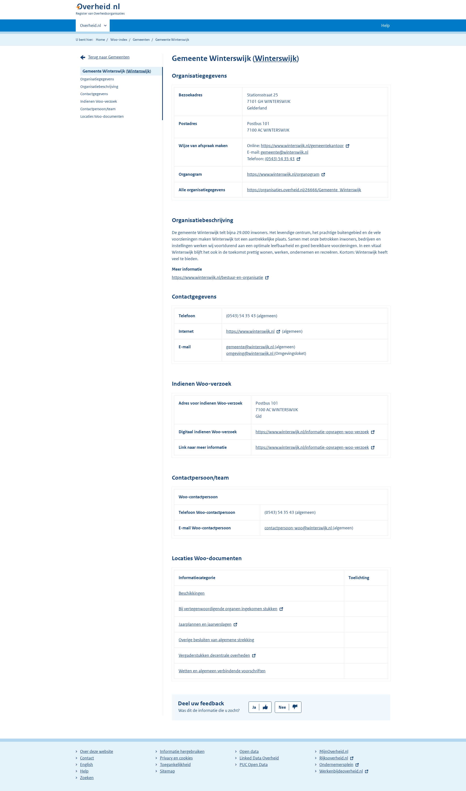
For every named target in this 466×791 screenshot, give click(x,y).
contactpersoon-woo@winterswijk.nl (299, 528)
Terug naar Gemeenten (109, 57)
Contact (87, 758)
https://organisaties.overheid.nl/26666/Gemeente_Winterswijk (304, 189)
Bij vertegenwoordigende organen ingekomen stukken (228, 608)
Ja (254, 707)
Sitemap (167, 771)
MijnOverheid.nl (333, 751)
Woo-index (118, 39)
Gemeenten (141, 39)
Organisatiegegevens (97, 79)
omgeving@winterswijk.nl (250, 353)
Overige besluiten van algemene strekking (216, 639)
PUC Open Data (254, 764)
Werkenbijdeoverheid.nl (341, 771)
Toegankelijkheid (175, 764)
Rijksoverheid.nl (333, 758)
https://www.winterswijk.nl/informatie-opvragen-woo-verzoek (312, 431)
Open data (249, 751)
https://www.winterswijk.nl (250, 331)
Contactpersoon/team (98, 109)
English (86, 764)
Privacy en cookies (176, 758)
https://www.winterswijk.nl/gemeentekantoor (302, 145)
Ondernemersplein (336, 764)
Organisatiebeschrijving (99, 86)
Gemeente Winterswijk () (117, 71)
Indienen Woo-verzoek (98, 101)
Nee (282, 707)
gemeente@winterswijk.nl (284, 152)
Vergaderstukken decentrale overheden (214, 655)
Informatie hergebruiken (182, 751)
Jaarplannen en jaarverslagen (205, 624)
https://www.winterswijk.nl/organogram (283, 174)
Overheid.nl (90, 27)
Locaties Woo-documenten (102, 116)
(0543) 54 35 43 (280, 158)
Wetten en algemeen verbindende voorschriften (222, 671)
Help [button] (385, 25)
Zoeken (87, 777)
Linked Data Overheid (259, 758)
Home (100, 39)
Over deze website (96, 751)
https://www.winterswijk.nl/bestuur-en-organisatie (217, 277)
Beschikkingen (192, 593)
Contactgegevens (94, 94)
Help (84, 771)
